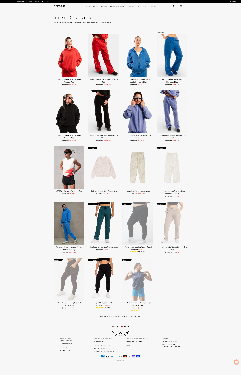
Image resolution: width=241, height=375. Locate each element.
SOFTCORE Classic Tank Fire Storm (70, 191)
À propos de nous (66, 344)
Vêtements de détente (117, 7)
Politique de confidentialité (104, 351)
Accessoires (131, 7)
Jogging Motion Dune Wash (138, 191)
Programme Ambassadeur (135, 342)
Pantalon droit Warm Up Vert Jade (104, 247)
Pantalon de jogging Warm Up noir (138, 247)
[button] (236, 362)
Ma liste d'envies (65, 350)
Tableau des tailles (100, 348)
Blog (128, 345)
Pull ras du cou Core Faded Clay (104, 191)
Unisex (153, 7)
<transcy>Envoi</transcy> (103, 345)
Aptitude (104, 7)
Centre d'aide (98, 342)
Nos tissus (63, 347)
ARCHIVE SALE (143, 7)
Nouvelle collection (91, 7)
